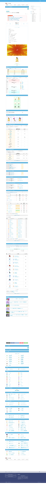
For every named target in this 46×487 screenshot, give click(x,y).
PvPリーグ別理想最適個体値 (12, 35)
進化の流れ (10, 31)
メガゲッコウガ (10, 263)
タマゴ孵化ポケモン (23, 422)
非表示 (18, 27)
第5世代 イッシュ (36, 18)
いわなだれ (15, 273)
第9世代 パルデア (36, 21)
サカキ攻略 (10, 411)
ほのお (17, 65)
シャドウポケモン (11, 427)
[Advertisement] (11, 322)
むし (22, 88)
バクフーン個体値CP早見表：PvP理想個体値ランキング (16, 308)
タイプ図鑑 (35, 11)
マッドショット (16, 265)
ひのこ (9, 198)
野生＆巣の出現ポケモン (12, 422)
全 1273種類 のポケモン (10, 68)
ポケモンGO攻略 (9, 3)
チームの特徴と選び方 (23, 451)
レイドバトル (10, 166)
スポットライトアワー (11, 397)
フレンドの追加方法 (11, 454)
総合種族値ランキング (23, 441)
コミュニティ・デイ (23, 394)
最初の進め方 (10, 451)
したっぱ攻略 (10, 408)
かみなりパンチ (21, 188)
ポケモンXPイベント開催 (11, 16)
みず (22, 83)
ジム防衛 (10, 165)
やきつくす (20, 184)
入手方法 (10, 32)
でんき (21, 374)
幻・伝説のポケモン (23, 424)
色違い (15, 459)
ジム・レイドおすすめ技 (11, 38)
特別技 (17, 238)
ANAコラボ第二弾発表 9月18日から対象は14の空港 (14, 18)
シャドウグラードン (10, 267)
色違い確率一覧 (22, 415)
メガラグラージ (10, 280)
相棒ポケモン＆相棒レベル (12, 437)
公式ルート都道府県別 (11, 430)
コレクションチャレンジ (23, 404)
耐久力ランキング (11, 443)
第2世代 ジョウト (7, 11)
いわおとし (15, 282)
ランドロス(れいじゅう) (10, 287)
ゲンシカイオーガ (9, 260)
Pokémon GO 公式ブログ (10, 476)
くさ (9, 376)
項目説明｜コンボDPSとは (16, 293)
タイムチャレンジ (11, 404)
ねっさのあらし (16, 286)
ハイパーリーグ (10, 158)
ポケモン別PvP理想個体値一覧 (16, 160)
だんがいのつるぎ (16, 266)
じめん (22, 82)
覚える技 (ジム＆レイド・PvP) (12, 40)
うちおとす (15, 272)
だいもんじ (19, 233)
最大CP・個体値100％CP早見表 (12, 34)
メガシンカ (22, 434)
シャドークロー (11, 223)
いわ (9, 382)
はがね (22, 86)
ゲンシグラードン (9, 257)
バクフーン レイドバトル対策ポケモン (13, 41)
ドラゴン (10, 384)
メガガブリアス (10, 270)
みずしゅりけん (16, 262)
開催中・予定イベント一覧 (12, 394)
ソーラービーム (20, 227)
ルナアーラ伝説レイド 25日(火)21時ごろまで (13, 19)
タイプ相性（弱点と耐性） (12, 30)
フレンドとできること (23, 454)
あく (21, 384)
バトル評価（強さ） (11, 36)
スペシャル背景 (10, 434)
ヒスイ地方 (10, 363)
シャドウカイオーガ (10, 277)
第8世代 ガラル (36, 20)
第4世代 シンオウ (36, 17)
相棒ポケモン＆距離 (23, 427)
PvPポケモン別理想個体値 (24, 430)
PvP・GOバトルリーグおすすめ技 (12, 39)
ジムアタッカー (11, 164)
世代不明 (10, 365)
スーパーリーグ (10, 156)
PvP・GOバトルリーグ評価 (12, 37)
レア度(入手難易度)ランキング (12, 445)
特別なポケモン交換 (23, 437)
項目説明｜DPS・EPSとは (16, 215)
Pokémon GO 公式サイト (10, 474)
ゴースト (22, 382)
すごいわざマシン (13, 238)
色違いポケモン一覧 (11, 415)
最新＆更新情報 (17, 390)
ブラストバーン (21, 180)
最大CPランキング (11, 441)
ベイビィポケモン (11, 424)
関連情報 (10, 42)
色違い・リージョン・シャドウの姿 (12, 33)
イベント (11, 459)
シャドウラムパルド (10, 273)
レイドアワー (22, 397)
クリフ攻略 (22, 408)
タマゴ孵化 (10, 133)
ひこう (21, 379)
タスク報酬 (10, 131)
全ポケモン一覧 (17, 24)
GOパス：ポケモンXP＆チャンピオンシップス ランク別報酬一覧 (15, 17)
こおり (21, 376)
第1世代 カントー (36, 15)
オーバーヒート (10, 205)
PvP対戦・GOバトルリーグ (12, 167)
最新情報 (7, 459)
